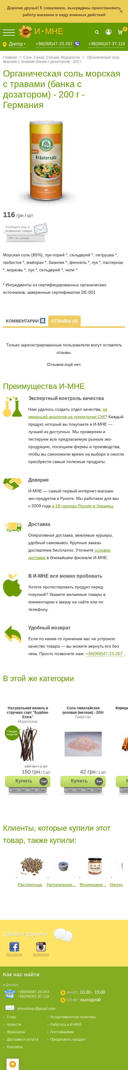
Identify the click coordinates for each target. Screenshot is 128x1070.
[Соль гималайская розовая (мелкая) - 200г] (83, 744)
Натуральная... (61, 884)
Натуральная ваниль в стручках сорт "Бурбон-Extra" (28, 715)
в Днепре (10, 985)
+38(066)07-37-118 (106, 43)
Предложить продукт (68, 1039)
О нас (11, 1017)
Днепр (17, 43)
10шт (42, 790)
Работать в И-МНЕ (66, 1024)
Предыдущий (7, 866)
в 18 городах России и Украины (82, 505)
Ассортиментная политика (73, 1017)
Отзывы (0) (64, 321)
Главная (10, 57)
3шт (23, 790)
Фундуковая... (92, 884)
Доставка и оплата (22, 1039)
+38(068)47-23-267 (54, 43)
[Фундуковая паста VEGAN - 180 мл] (95, 877)
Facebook (14, 954)
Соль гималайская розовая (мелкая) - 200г (83, 712)
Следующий (7, 907)
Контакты (15, 1047)
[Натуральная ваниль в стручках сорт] (28, 744)
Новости (14, 1024)
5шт (32, 790)
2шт (14, 790)
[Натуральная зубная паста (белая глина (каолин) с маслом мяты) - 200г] (63, 877)
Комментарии (23, 321)
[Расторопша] (32, 877)
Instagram (41, 954)
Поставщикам (62, 1032)
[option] (64, 162)
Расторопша (30, 884)
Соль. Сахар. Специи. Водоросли (51, 57)
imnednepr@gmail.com (36, 1009)
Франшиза (16, 1032)
